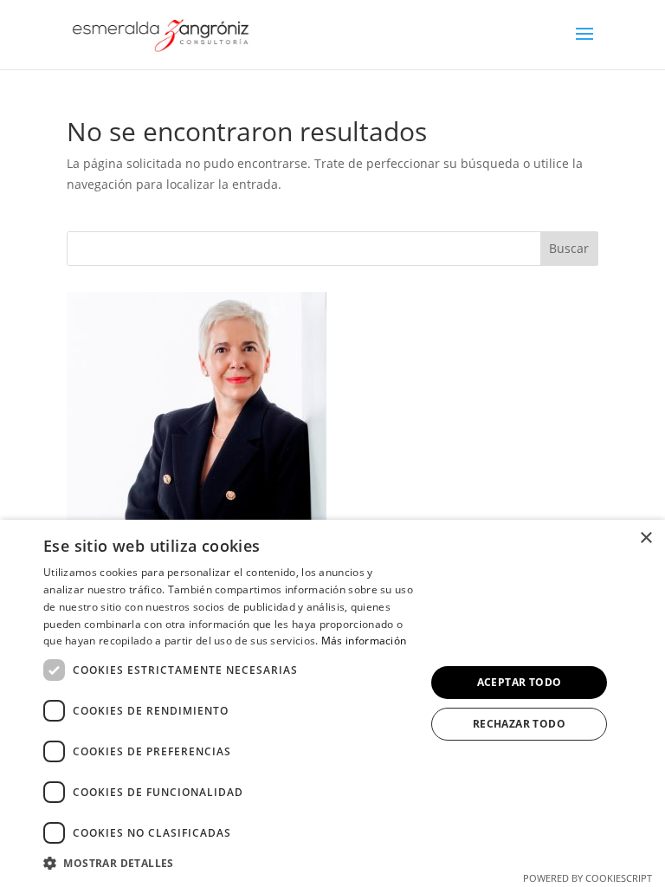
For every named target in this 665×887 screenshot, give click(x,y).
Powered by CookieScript (587, 877)
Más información (364, 640)
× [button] (645, 538)
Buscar (569, 248)
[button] (228, 863)
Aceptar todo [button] (519, 682)
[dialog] (332, 703)
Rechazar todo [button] (519, 723)
